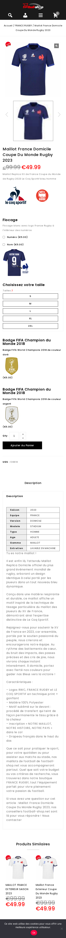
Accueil (8, 25)
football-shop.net (36, 811)
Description (33, 483)
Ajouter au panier (22, 445)
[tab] (33, 483)
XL (30, 318)
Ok (34, 932)
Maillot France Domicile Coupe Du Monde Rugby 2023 (30, 805)
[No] (61, 928)
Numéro (17, 237)
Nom (15, 244)
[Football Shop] (33, 6)
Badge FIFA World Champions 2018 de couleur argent (32, 401)
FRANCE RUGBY (23, 25)
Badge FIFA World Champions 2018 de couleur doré (32, 352)
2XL (30, 326)
